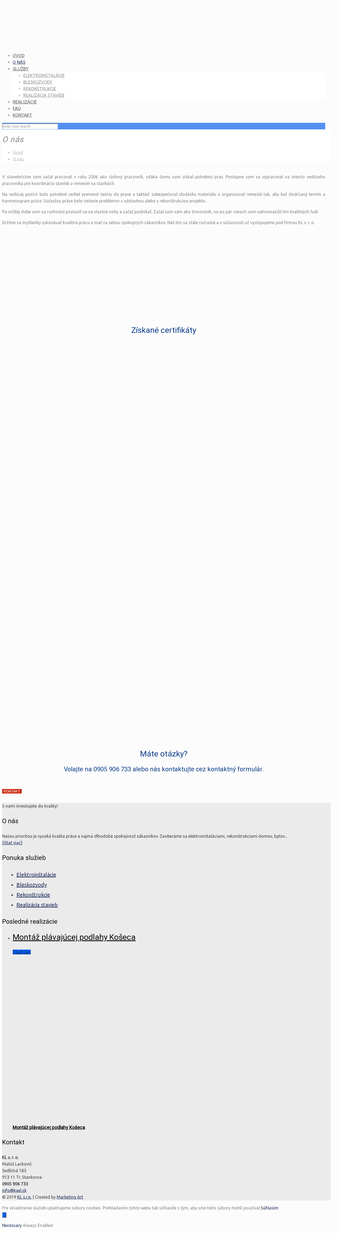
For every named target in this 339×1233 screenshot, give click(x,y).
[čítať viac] (12, 842)
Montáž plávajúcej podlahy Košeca (74, 937)
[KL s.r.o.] (161, 40)
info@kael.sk (14, 1190)
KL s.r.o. (24, 1197)
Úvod (18, 152)
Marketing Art (70, 1197)
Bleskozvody (31, 885)
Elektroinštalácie (36, 875)
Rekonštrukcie (33, 895)
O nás (18, 159)
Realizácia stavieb (37, 905)
